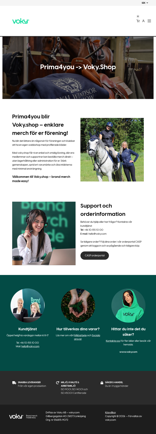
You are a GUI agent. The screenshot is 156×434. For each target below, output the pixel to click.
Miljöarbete (80, 335)
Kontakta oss (113, 340)
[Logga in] (143, 21)
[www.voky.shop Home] (21, 21)
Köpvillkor (110, 412)
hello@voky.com (30, 346)
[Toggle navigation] (149, 21)
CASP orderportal (95, 255)
